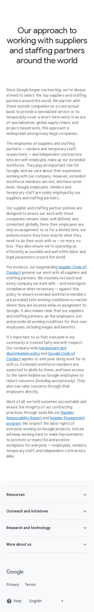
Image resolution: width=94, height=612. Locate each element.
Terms (30, 584)
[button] (47, 495)
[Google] (15, 572)
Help (18, 601)
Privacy (12, 584)
